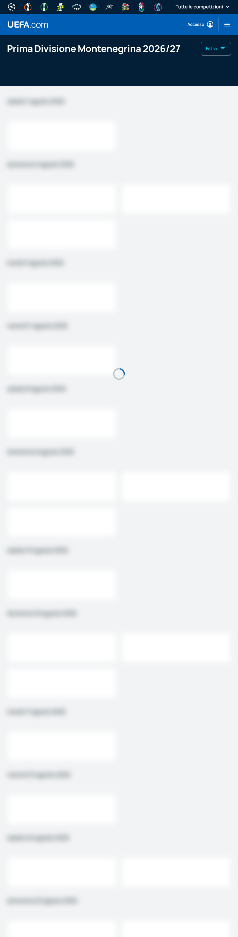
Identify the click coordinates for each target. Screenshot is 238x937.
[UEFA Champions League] (11, 6)
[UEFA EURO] (141, 6)
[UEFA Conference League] (44, 6)
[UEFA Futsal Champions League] (109, 6)
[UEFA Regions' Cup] (93, 6)
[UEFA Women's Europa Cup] (60, 6)
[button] (225, 24)
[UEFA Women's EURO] (158, 6)
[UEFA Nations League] (125, 6)
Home (28, 24)
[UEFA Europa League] (28, 6)
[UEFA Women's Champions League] (76, 6)
